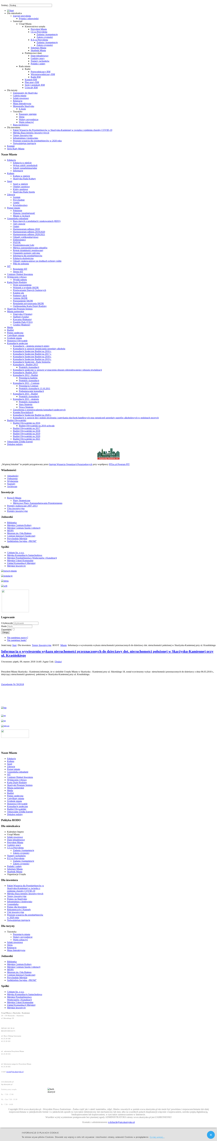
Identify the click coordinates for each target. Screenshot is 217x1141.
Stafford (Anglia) (21, 317)
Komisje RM (31, 79)
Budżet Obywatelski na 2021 (26, 439)
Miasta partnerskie (15, 311)
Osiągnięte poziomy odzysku (26, 253)
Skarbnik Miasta (38, 50)
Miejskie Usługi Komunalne (20, 560)
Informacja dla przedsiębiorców (27, 255)
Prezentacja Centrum (28, 386)
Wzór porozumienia (22, 285)
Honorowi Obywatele (17, 340)
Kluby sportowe (20, 189)
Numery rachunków (40, 61)
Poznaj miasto (13, 208)
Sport (9, 181)
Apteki (16, 202)
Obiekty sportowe (21, 186)
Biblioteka (12, 522)
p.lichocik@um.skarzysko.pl (121, 1122)
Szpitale (16, 197)
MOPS (10, 530)
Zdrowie (11, 194)
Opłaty (16, 226)
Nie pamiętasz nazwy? (17, 637)
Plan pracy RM (32, 82)
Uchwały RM (31, 87)
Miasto (63, 645)
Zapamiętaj (6, 629)
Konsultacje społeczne (17, 343)
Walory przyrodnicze (28, 119)
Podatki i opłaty (38, 63)
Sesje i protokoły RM (35, 85)
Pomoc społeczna (15, 332)
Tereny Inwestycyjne (22, 135)
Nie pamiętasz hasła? (17, 640)
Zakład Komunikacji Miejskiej (21, 563)
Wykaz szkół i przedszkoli (25, 165)
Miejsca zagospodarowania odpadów (30, 247)
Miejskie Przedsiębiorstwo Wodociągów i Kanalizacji (32, 558)
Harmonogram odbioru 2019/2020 (29, 232)
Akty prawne (19, 224)
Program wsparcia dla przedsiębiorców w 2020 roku (37, 140)
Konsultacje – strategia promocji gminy (31, 346)
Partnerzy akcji (20, 295)
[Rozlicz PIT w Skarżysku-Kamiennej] (108, 459)
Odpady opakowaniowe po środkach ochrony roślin (37, 261)
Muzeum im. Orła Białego (19, 533)
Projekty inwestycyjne (17, 511)
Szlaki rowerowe (21, 98)
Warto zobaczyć (26, 122)
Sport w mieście (20, 184)
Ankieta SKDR (20, 298)
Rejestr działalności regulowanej (28, 250)
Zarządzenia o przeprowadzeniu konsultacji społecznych (39, 409)
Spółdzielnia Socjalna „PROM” (22, 541)
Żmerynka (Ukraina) (22, 314)
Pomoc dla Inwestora (17, 907)
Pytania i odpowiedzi (29, 18)
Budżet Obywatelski (16, 420)
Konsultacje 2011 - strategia (26, 399)
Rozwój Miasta (14, 498)
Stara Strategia (25, 404)
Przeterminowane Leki (23, 245)
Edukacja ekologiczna (23, 258)
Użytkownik (7, 623)
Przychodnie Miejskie (17, 538)
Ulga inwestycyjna (16, 508)
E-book (22, 109)
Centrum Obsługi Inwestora (20, 274)
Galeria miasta (19, 95)
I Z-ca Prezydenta (39, 32)
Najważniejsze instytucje (24, 143)
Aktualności (12, 476)
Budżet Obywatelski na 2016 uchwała (36, 425)
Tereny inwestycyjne (16, 896)
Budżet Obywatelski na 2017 (26, 428)
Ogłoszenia (12, 478)
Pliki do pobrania (21, 263)
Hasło (4, 626)
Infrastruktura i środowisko (25, 138)
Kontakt (11, 146)
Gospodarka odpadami (17, 218)
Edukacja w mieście (22, 162)
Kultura (10, 173)
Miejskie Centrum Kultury (19, 525)
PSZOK (17, 242)
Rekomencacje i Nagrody (19, 909)
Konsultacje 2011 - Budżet (25, 394)
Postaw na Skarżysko (17, 899)
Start (14, 645)
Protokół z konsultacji (29, 367)
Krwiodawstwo (20, 205)
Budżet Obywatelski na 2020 (26, 436)
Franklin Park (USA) (23, 322)
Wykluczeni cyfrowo (17, 277)
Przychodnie (19, 200)
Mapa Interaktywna (22, 103)
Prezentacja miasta (21, 934)
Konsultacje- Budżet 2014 (25, 372)
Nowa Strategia (26, 407)
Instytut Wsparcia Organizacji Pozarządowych (70, 464)
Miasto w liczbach (21, 216)
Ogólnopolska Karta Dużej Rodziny (30, 306)
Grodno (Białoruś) (21, 324)
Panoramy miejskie (28, 114)
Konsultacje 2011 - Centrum (26, 383)
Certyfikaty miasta (15, 335)
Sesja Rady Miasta (15, 148)
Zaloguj (5, 632)
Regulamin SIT (20, 269)
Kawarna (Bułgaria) (22, 319)
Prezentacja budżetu (28, 378)
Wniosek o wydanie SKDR (26, 287)
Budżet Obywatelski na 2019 (26, 433)
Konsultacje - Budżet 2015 (25, 364)
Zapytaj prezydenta (22, 16)
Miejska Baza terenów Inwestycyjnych (31, 132)
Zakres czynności (45, 37)
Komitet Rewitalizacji (23, 412)
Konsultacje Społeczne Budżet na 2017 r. (32, 354)
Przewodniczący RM (40, 71)
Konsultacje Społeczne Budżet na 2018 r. (32, 356)
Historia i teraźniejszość (24, 213)
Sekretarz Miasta (38, 47)
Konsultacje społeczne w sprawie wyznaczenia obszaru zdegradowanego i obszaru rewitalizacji (57, 370)
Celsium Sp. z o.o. (15, 552)
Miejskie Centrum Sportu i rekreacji (23, 528)
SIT (9, 266)
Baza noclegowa (20, 125)
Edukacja (11, 160)
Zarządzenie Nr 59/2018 (12, 684)
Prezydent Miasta (39, 29)
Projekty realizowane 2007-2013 (22, 506)
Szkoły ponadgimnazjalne (25, 168)
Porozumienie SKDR (23, 301)
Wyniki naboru (20, 279)
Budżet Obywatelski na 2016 (26, 423)
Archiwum (12, 486)
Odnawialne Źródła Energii (20, 441)
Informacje (18, 170)
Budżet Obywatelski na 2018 (26, 431)
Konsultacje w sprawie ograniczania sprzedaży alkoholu (39, 348)
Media (10, 327)
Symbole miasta (14, 338)
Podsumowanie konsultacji (31, 391)
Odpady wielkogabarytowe (25, 237)
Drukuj (58, 661)
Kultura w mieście (21, 176)
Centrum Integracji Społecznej (21, 536)
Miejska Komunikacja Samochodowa (24, 555)
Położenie (17, 210)
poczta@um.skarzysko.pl (14, 1072)
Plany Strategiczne (21, 500)
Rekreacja (17, 101)
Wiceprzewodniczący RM (43, 74)
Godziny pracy (38, 58)
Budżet (10, 330)
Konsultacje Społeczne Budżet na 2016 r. (32, 351)
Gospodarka (12, 904)
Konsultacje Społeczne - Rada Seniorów (32, 362)
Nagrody (11, 484)
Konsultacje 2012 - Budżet (25, 375)
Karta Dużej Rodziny (17, 282)
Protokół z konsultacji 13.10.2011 (34, 388)
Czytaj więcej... (157, 1136)
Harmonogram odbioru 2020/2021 (29, 234)
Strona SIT (18, 271)
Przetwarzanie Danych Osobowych (29, 290)
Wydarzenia (12, 481)
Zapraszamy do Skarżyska (25, 93)
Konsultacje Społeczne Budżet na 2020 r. (32, 415)
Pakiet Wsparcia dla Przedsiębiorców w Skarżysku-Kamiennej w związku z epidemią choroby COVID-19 (62, 130)
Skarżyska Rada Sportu (24, 192)
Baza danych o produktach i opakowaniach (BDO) (37, 221)
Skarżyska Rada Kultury (24, 178)
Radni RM (36, 77)
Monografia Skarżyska (23, 106)
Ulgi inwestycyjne (15, 912)
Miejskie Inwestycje (16, 566)
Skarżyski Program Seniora (19, 309)
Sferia (21, 117)
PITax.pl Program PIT (119, 464)
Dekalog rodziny (15, 444)
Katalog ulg (18, 293)
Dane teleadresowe (39, 55)
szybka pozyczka (17, 3)
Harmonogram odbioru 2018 (26, 229)
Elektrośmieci (19, 239)
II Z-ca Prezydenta (39, 40)
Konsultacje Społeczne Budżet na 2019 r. (32, 359)
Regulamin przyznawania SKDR (28, 303)
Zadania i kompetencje (47, 34)
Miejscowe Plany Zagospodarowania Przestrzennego (37, 503)
